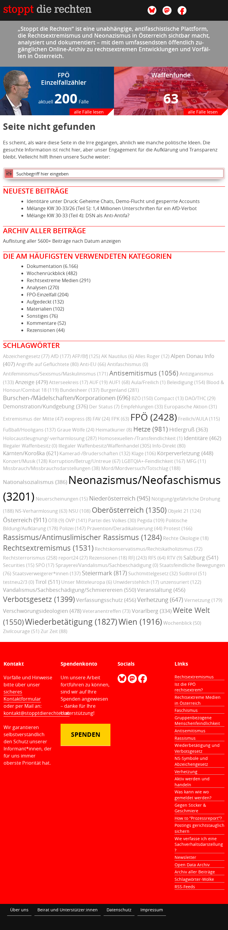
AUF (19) (98, 382)
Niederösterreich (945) (119, 498)
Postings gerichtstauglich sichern (199, 828)
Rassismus (185, 738)
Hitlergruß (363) (188, 429)
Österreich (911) (25, 520)
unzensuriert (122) (180, 582)
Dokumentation (44, 266)
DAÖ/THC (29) (200, 398)
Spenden (85, 734)
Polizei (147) (72, 528)
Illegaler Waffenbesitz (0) (30, 445)
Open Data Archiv (192, 864)
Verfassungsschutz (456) (106, 599)
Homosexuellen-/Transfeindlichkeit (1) (140, 438)
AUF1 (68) (119, 382)
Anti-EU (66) (93, 364)
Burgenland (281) (120, 390)
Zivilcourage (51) (21, 631)
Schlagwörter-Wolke (194, 879)
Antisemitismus (190, 731)
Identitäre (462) (202, 438)
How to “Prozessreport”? (198, 818)
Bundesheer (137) (79, 390)
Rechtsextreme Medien (52, 280)
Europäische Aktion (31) (190, 406)
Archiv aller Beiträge (195, 872)
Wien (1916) (140, 621)
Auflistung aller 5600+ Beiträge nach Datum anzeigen (62, 241)
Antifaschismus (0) (127, 364)
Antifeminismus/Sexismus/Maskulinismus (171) (55, 373)
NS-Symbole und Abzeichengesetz (191, 761)
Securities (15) (18, 565)
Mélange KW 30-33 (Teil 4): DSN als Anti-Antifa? (78, 215)
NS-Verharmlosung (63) (41, 511)
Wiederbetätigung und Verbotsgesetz (197, 748)
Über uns (19, 910)
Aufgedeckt (39, 301)
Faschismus (186, 710)
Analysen (37, 287)
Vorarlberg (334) (152, 610)
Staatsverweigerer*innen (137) (46, 573)
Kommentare (41, 323)
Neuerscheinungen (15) (62, 499)
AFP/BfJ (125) (86, 356)
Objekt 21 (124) (184, 511)
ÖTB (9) (56, 520)
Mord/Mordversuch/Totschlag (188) (140, 468)
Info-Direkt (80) (169, 445)
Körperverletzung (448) (185, 453)
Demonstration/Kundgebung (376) (45, 406)
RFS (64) (157, 558)
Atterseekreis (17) (68, 382)
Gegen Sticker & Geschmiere (190, 808)
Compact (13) (169, 398)
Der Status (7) (104, 406)
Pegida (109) (150, 520)
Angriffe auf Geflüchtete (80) (47, 364)
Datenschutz (119, 910)
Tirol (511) (47, 581)
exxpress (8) (78, 419)
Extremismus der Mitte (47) (33, 419)
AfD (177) (61, 356)
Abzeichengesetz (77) (26, 356)
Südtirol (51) (192, 573)
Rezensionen (41, 330)
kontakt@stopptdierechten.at (36, 713)
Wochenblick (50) (182, 623)
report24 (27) (73, 558)
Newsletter (185, 857)
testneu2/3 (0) (18, 582)
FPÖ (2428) (153, 417)
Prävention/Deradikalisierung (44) (124, 528)
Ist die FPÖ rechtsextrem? (189, 687)
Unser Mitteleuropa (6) (86, 582)
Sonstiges (37, 316)
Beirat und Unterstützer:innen (67, 910)
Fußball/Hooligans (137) (29, 429)
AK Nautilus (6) (117, 356)
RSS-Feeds (185, 886)
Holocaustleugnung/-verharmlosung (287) (50, 438)
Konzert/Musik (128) (25, 461)
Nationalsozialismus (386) (35, 481)
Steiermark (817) (104, 573)
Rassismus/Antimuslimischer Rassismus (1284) (82, 537)
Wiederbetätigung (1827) (71, 621)
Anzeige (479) (31, 382)
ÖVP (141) (76, 520)
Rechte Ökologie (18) (186, 538)
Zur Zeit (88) (54, 631)
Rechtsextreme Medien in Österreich (198, 700)
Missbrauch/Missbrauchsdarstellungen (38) (51, 468)
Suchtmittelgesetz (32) (153, 573)
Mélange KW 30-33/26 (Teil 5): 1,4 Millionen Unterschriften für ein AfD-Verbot (112, 208)
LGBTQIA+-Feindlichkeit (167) (153, 461)
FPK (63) (120, 419)
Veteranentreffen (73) (107, 611)
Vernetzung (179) (203, 600)
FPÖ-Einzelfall (41, 294)
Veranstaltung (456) (161, 589)
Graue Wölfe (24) (75, 429)
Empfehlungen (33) (142, 406)
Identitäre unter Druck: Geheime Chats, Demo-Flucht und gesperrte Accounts (113, 201)
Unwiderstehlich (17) (136, 582)
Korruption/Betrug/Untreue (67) (85, 461)
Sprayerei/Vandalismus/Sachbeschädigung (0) (107, 565)
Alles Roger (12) (152, 356)
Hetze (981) (150, 429)
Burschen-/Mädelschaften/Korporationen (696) (66, 398)
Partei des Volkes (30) (112, 520)
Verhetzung (186, 771)
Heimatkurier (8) (114, 429)
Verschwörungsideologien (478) (42, 610)
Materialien (39, 309)
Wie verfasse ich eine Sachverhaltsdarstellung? (199, 844)
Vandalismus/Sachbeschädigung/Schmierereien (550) (69, 589)
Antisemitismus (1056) (143, 373)
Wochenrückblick (46, 273)
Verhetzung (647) (160, 600)
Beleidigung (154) (186, 382)
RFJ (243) (137, 558)
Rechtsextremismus (194, 677)
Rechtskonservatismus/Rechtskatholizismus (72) (148, 549)
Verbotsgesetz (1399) (39, 599)
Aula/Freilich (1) (148, 382)
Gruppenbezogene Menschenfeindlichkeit (197, 720)
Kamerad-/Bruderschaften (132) (94, 453)
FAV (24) (101, 419)
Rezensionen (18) (108, 558)
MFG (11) (196, 461)
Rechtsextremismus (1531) (48, 548)
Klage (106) (144, 453)
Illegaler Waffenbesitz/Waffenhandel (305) (104, 445)
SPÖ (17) (45, 565)
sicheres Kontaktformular (22, 695)
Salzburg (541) (200, 557)
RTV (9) (174, 558)
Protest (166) (178, 528)
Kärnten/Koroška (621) (30, 453)
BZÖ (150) (142, 398)
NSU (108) (80, 511)
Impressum (151, 910)
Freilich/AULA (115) (199, 419)
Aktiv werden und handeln (192, 781)
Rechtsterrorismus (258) (30, 558)
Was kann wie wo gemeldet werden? (193, 794)
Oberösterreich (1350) (129, 510)
